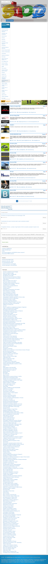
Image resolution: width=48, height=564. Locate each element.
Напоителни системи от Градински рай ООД (11, 526)
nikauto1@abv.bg (21, 177)
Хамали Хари (5, 386)
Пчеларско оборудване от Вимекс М (10, 427)
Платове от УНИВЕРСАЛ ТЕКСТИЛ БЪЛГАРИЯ (11, 387)
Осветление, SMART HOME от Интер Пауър (11, 406)
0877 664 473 (13, 131)
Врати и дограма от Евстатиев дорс (9, 494)
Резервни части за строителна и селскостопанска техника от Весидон (16, 349)
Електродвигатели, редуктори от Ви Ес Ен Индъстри (13, 310)
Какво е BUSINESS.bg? (6, 249)
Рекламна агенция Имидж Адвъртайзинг (10, 401)
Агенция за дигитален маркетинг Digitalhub (11, 362)
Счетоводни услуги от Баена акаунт (9, 361)
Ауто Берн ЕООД (13, 181)
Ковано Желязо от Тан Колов (8, 415)
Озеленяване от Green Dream (8, 490)
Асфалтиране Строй (6, 357)
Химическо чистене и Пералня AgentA (10, 392)
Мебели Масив (6, 492)
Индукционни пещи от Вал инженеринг (10, 353)
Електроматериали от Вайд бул (9, 426)
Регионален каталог (13, 5)
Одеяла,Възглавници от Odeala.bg (9, 315)
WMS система (5, 347)
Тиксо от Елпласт (6, 493)
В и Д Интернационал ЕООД (7, 262)
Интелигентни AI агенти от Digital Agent (10, 298)
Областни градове (9, 20)
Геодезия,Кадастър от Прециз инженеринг (11, 477)
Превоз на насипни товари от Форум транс (11, 495)
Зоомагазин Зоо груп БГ (7, 529)
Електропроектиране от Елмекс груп (10, 467)
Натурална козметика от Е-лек (9, 527)
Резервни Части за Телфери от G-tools (10, 473)
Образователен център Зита (8, 504)
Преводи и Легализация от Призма (9, 508)
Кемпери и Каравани (5, 64)
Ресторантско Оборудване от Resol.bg (10, 430)
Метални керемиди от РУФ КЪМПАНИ (9, 265)
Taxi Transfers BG (6, 373)
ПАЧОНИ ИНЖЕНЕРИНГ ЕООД (15, 134)
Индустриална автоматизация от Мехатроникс (12, 278)
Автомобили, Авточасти (4, 24)
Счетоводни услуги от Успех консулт (10, 518)
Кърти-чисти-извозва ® (7, 538)
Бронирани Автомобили (5, 55)
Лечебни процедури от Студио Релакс (10, 409)
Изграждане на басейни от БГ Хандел (10, 461)
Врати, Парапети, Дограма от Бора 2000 (10, 294)
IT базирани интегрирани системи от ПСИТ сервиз (12, 380)
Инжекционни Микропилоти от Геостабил (11, 425)
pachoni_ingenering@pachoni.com (24, 140)
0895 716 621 (13, 140)
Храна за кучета (6, 375)
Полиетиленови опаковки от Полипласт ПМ (11, 511)
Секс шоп (5, 305)
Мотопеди (3, 72)
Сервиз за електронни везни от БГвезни (10, 308)
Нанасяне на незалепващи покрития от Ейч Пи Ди (12, 404)
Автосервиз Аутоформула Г (8, 507)
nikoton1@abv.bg (21, 196)
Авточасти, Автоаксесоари (6, 51)
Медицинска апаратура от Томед (9, 410)
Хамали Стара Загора (7, 543)
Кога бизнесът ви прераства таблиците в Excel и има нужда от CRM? (13, 215)
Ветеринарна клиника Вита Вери (9, 322)
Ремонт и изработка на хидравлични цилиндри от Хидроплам (14, 307)
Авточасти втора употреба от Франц (10, 346)
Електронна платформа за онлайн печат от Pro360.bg (13, 468)
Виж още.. (44, 217)
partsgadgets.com (36, 140)
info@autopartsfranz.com (23, 121)
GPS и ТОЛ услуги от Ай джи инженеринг (11, 484)
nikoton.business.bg (30, 196)
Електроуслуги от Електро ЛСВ (9, 400)
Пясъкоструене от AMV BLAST (8, 391)
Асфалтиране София (7, 550)
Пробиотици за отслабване (8, 388)
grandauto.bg (33, 131)
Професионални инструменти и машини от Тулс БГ (12, 433)
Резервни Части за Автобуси (4, 85)
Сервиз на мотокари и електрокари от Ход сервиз (12, 342)
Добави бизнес (25, 5)
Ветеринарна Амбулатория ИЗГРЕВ (9, 309)
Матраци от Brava (6, 451)
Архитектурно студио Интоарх (9, 439)
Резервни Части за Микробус (4, 91)
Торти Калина (5, 441)
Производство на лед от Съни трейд (10, 368)
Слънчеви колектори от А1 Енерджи (9, 263)
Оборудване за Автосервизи (4, 78)
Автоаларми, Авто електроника (4, 34)
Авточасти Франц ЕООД (14, 115)
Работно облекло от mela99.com (9, 500)
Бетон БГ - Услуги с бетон (8, 354)
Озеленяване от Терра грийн (8, 460)
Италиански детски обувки (8, 313)
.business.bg (29, 187)
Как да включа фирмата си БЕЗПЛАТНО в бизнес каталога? (13, 252)
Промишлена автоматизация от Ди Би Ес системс (12, 318)
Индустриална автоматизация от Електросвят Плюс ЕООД (14, 323)
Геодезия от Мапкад (7, 393)
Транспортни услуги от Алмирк (9, 448)
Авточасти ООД (13, 153)
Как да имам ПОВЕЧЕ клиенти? (8, 253)
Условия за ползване (25, 557)
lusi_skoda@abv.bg (21, 149)
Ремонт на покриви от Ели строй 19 (10, 280)
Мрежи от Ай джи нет (7, 334)
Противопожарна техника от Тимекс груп (11, 411)
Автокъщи (3, 37)
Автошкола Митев (6, 407)
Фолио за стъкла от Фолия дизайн (9, 534)
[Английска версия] (37, 6)
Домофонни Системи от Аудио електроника (11, 339)
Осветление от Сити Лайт (8, 399)
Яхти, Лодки (3, 98)
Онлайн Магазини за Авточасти (5, 81)
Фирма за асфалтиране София (8, 358)
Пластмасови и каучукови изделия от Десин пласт (12, 443)
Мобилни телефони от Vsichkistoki (9, 382)
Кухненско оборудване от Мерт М (9, 352)
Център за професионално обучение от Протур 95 (12, 454)
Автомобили (4, 41)
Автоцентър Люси (13, 143)
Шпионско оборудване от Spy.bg (9, 533)
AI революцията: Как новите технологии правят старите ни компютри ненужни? (15, 221)
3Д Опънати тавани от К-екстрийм (9, 281)
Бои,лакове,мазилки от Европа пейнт (10, 497)
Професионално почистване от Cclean (10, 524)
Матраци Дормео (6, 288)
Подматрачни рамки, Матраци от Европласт (11, 283)
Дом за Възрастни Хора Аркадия (9, 516)
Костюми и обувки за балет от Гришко (10, 483)
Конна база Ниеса (6, 489)
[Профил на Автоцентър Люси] (5, 147)
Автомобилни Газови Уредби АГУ (5, 43)
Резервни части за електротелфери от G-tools (11, 378)
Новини (32, 5)
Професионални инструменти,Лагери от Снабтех (12, 376)
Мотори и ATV (4, 74)
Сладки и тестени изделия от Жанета (10, 545)
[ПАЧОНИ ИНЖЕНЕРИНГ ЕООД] (24, 102)
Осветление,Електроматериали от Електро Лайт (12, 321)
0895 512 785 (13, 149)
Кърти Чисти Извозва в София (8, 548)
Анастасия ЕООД (13, 162)
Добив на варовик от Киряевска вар (10, 509)
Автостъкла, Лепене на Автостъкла (5, 48)
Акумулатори (4, 53)
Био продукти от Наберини (8, 385)
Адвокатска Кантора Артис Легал (9, 293)
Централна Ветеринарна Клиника (9, 341)
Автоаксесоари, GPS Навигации (5, 31)
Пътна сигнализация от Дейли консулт (10, 431)
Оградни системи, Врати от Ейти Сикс (10, 314)
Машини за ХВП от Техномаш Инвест (10, 312)
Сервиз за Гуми (4, 94)
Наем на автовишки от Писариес (9, 292)
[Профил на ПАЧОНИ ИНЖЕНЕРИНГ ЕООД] (5, 137)
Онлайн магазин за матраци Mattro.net (10, 285)
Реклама (29, 5)
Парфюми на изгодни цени (8, 304)
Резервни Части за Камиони (4, 88)
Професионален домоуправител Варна (10, 377)
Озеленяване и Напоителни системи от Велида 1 (12, 420)
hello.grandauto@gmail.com (23, 131)
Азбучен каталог (19, 5)
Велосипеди (3, 56)
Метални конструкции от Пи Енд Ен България (11, 445)
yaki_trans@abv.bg (21, 187)
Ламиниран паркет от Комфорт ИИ (9, 274)
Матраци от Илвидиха (7, 286)
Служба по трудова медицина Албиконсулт (11, 446)
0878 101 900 (13, 121)
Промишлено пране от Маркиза (9, 488)
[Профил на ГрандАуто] (5, 128)
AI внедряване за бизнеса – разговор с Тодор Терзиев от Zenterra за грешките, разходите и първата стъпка (20, 227)
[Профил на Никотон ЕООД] (5, 193)
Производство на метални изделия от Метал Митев (13, 331)
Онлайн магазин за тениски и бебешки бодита (12, 421)
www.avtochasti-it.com (29, 159)
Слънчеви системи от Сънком (8, 536)
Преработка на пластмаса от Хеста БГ (10, 429)
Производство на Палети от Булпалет (10, 402)
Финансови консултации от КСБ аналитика (11, 303)
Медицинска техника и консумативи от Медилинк (12, 475)
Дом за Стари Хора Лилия (8, 469)
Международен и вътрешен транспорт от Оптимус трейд (14, 297)
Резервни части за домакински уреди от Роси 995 (12, 324)
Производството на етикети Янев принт (10, 333)
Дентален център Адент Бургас (9, 417)
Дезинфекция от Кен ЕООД (8, 275)
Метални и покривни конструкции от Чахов (11, 440)
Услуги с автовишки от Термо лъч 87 (10, 498)
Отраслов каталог (5, 5)
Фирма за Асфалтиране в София (9, 537)
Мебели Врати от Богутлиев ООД (9, 367)
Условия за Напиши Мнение (35, 557)
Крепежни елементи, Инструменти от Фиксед (11, 276)
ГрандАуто (12, 125)
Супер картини (6, 279)
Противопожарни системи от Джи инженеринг (12, 464)
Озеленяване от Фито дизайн (8, 512)
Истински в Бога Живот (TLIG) (7, 259)
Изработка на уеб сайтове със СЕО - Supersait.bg (12, 542)
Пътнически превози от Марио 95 (9, 396)
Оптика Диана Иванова (7, 502)
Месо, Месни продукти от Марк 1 (9, 531)
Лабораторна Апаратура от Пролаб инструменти (12, 405)
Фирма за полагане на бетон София (10, 356)
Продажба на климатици (7, 348)
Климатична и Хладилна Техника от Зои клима (12, 302)
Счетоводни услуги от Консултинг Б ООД (10, 552)
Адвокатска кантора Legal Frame (9, 519)
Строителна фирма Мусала (8, 416)
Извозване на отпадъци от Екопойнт (10, 455)
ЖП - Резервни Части (5, 61)
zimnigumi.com (33, 112)
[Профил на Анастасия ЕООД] (5, 165)
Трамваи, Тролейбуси (5, 96)
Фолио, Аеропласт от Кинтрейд (9, 290)
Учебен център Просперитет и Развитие (10, 295)
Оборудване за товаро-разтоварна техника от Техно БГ (13, 444)
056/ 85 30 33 (13, 168)
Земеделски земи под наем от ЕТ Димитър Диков (12, 343)
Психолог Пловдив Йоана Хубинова (10, 300)
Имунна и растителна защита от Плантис (10, 449)
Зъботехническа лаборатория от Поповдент (11, 465)
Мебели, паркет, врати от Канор (9, 383)
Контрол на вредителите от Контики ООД (11, 414)
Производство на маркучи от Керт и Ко (10, 546)
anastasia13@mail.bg (22, 168)
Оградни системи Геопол (7, 478)
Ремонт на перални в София (8, 273)
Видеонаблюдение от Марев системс (10, 319)
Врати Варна (5, 372)
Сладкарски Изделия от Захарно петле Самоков (12, 438)
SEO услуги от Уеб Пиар (7, 390)
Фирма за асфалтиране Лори (8, 419)
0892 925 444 (13, 112)
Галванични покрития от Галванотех (10, 458)
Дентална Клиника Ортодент (8, 351)
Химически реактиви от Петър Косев (10, 503)
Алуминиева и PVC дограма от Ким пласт (11, 485)
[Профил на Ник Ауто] (5, 175)
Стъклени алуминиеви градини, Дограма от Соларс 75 (13, 338)
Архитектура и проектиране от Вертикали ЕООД (12, 424)
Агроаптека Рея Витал (7, 453)
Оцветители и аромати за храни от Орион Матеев (12, 487)
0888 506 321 (13, 177)
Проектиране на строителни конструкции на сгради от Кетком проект (16, 456)
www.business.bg (30, 149)
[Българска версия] (35, 6)
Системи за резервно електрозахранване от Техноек (13, 397)
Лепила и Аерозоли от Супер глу (9, 370)
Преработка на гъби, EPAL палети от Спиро (11, 517)
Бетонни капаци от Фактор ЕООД (9, 450)
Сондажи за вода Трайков (8, 474)
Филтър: (3, 20)
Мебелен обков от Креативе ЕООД (9, 551)
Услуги (3, 251)
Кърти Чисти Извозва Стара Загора (9, 547)
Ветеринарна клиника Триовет (9, 513)
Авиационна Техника (5, 28)
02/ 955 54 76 (13, 159)
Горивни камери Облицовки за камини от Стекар (12, 363)
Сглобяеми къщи (6, 365)
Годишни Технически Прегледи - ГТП (5, 59)
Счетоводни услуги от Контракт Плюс (10, 434)
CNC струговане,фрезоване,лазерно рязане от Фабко (13, 412)
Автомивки (3, 39)
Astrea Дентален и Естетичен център (10, 337)
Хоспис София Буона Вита (8, 470)
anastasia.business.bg (32, 168)
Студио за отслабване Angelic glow (9, 422)
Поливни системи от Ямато (8, 506)
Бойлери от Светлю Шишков (8, 463)
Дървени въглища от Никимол (8, 480)
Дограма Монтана (6, 371)
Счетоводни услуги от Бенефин (9, 284)
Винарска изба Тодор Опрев (8, 344)
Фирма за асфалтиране (7, 360)
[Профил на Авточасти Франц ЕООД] (5, 119)
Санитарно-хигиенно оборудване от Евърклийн (12, 514)
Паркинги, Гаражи (4, 83)
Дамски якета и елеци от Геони (9, 327)
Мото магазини (4, 68)
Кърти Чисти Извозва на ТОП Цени (9, 541)
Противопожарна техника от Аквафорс (10, 479)
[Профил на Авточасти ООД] (5, 156)
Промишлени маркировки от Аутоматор (10, 472)
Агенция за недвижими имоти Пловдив (10, 271)
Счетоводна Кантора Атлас (8, 482)
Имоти (4, 366)
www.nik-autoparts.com (31, 177)
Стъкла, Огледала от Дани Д (8, 435)
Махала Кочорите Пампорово (8, 381)
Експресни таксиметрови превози (9, 395)
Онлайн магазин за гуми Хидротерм (10, 336)
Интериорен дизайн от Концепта (9, 528)
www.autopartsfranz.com (34, 121)
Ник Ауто (12, 171)
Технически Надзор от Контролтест (9, 326)
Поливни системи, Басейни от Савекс (10, 317)
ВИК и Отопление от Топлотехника (9, 522)
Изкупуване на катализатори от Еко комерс (11, 289)
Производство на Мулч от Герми (9, 299)
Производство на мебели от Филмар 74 (10, 499)
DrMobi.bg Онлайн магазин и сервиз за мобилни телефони (14, 329)
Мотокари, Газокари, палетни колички (5, 70)
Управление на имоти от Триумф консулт (11, 523)
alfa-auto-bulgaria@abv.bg (23, 112)
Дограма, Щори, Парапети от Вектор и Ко (11, 328)
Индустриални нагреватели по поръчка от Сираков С (13, 436)
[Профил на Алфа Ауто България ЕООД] (5, 109)
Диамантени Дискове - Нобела (8, 261)
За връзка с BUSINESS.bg (7, 248)
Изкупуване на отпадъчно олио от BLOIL (10, 521)
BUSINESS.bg (9, 557)
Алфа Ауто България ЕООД (15, 106)
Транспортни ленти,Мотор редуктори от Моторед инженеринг (15, 459)
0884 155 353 (13, 187)
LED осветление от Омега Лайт (9, 532)
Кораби (3, 66)
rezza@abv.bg (21, 159)
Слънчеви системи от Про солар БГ (9, 332)
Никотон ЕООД (13, 190)
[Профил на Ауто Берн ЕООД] (5, 184)
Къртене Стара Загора (7, 539)
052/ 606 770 (13, 196)
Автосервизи (4, 45)
